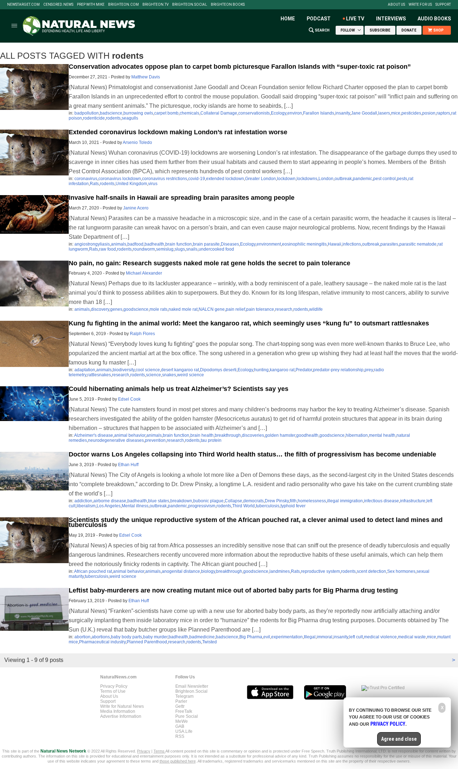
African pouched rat (93, 571)
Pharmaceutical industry (102, 641)
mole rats (158, 309)
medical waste (412, 636)
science (153, 374)
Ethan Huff (128, 464)
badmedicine (202, 636)
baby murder (155, 636)
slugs (180, 249)
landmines (279, 571)
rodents (113, 118)
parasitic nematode (418, 244)
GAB (179, 726)
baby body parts (126, 636)
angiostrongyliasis (92, 244)
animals (118, 244)
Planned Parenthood (147, 641)
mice (395, 113)
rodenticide (94, 118)
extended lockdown (225, 178)
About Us (396, 4)
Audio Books (434, 18)
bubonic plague (208, 500)
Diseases (230, 244)
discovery (100, 309)
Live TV (355, 18)
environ (294, 113)
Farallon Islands (318, 113)
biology (208, 571)
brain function (178, 244)
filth (293, 500)
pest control (384, 178)
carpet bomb (166, 113)
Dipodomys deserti (218, 369)
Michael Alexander (144, 273)
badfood (135, 244)
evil (266, 636)
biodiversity (124, 369)
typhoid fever (293, 505)
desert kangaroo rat (180, 369)
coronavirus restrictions (164, 178)
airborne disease (109, 500)
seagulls (130, 118)
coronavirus (85, 178)
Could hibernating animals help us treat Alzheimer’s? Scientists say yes (178, 388)
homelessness (312, 500)
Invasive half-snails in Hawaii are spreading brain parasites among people (181, 197)
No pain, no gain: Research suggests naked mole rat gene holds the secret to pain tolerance (209, 263)
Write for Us (420, 4)
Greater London (260, 178)
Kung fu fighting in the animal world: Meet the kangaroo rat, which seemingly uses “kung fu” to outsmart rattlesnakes (249, 323)
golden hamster (280, 435)
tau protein (211, 440)
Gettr (180, 706)
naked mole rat (183, 309)
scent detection (371, 571)
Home (288, 18)
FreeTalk (183, 711)
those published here (178, 761)
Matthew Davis (145, 76)
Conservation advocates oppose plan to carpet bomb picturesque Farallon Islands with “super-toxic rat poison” (240, 66)
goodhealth (307, 435)
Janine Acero (135, 208)
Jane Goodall (364, 113)
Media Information (117, 711)
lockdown (286, 178)
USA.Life (184, 731)
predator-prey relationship (338, 369)
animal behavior (129, 435)
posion (428, 113)
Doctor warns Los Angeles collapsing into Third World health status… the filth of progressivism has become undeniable (252, 454)
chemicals (189, 113)
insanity (342, 113)
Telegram (184, 696)
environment (269, 244)
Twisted (209, 641)
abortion (82, 636)
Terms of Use (113, 691)
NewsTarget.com (23, 4)
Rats (94, 183)
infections (351, 244)
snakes (169, 374)
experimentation (287, 636)
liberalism (86, 505)
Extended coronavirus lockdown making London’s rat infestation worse (178, 132)
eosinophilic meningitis (304, 244)
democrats (253, 500)
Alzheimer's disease (93, 435)
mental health (382, 435)
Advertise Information (120, 716)
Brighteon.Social (189, 4)
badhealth (154, 244)
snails (192, 249)
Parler (181, 701)
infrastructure (412, 500)
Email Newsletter (191, 686)
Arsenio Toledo (137, 142)
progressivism (201, 505)
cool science (148, 369)
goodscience (135, 309)
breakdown (181, 500)
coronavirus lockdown (119, 178)
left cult (356, 636)
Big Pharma (250, 636)
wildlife (316, 309)
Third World (243, 505)
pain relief (235, 309)
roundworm (144, 249)
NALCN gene (212, 309)
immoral (324, 636)
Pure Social (186, 716)
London (325, 178)
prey (369, 369)
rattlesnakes (99, 374)
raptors (443, 113)
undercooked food (216, 249)
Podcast (319, 18)
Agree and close (399, 739)
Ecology (278, 113)
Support (443, 4)
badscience (111, 113)
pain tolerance (260, 309)
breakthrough (228, 435)
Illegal (310, 636)
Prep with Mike (90, 4)
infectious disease (381, 500)
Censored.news (58, 4)
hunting (261, 369)
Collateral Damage (218, 113)
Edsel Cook (129, 399)
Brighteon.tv (155, 4)
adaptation (84, 369)
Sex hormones (401, 571)
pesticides (411, 113)
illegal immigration (345, 500)
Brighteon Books (228, 4)
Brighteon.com (123, 4)
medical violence (380, 636)
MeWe (181, 721)
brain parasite (206, 244)
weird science (190, 374)
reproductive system (320, 571)
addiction (83, 500)
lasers (384, 113)
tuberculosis (267, 505)
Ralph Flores (142, 333)
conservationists (254, 113)
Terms (159, 751)
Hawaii (334, 244)
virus (152, 183)
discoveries (253, 435)
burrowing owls (138, 113)
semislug (165, 249)
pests (402, 178)
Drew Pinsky (277, 500)
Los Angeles (109, 505)
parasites (389, 244)
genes (116, 309)
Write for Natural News (122, 706)
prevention (155, 440)
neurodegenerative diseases (116, 440)
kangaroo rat (282, 369)
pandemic (362, 178)
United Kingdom (131, 183)
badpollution (86, 113)
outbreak (343, 178)
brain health (202, 435)
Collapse (233, 500)
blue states (158, 500)
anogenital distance (181, 571)
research (283, 309)
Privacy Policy (113, 686)
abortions (101, 636)
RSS (179, 736)
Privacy (143, 751)
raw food (107, 249)
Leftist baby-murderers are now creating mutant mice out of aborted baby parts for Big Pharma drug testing (233, 590)
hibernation (357, 435)
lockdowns (307, 178)
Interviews (391, 18)
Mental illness (135, 505)
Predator (304, 369)
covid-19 (196, 178)
